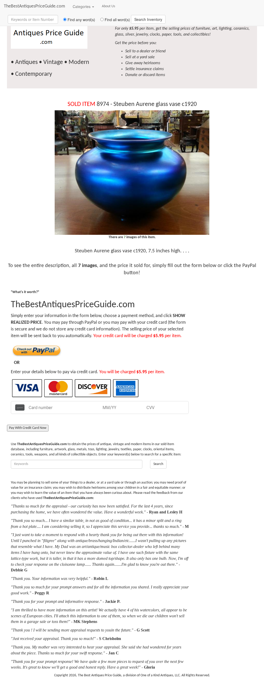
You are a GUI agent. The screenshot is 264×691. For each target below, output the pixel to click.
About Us (108, 6)
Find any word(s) (81, 19)
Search (158, 464)
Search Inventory (148, 19)
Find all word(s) (117, 19)
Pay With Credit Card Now (27, 428)
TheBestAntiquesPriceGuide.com (34, 6)
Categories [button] (82, 6)
